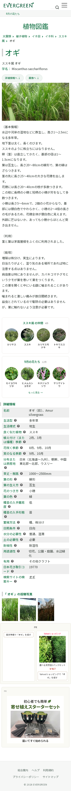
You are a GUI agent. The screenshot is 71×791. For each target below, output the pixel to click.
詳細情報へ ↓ (12, 78)
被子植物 (21, 36)
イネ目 (36, 36)
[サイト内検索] (55, 6)
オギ (32, 577)
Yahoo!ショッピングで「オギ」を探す (52, 676)
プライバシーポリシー (26, 777)
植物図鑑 (35, 26)
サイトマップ (51, 777)
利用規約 (48, 770)
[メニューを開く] (64, 5)
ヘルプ (36, 770)
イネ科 (49, 36)
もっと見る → (35, 392)
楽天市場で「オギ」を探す (18, 634)
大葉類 (7, 36)
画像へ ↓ (34, 78)
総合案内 (23, 770)
